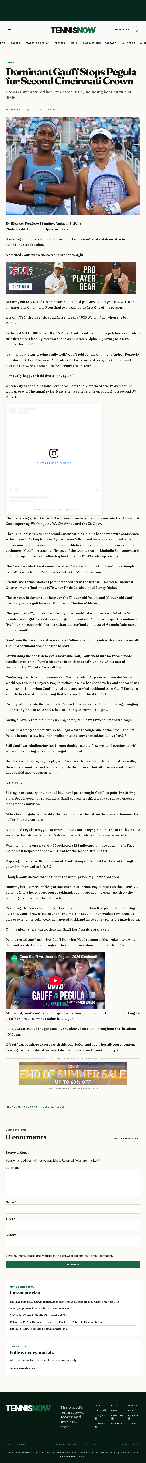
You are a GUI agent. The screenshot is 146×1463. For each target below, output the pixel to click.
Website (11, 1235)
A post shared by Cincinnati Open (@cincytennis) (54, 509)
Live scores (117, 1415)
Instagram (100, 1415)
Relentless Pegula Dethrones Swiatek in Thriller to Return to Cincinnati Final (56, 1322)
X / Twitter (100, 1423)
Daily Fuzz (128, 43)
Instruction (91, 43)
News (114, 1410)
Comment (13, 1167)
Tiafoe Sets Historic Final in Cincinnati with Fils (38, 1315)
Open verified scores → (24, 1368)
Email (10, 1218)
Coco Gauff (32, 1107)
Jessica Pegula (54, 1107)
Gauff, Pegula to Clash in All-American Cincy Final (40, 1308)
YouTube (99, 1410)
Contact (132, 1423)
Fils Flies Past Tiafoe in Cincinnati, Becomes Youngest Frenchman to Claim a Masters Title (64, 1301)
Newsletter (121, 29)
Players (60, 43)
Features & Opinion (37, 43)
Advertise (133, 1415)
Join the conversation (126, 1139)
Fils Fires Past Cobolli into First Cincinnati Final (38, 1328)
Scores (15, 43)
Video (74, 43)
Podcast (110, 43)
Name (11, 1202)
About (131, 1410)
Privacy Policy (67, 1456)
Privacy (126, 1445)
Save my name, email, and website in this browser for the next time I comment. (59, 1255)
